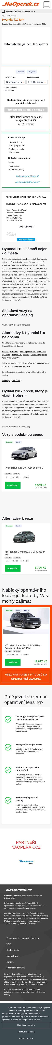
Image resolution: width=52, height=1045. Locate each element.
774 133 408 (30, 120)
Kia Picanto (31, 352)
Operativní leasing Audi (38, 919)
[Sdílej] (34, 127)
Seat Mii (26, 355)
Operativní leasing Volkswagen (16, 913)
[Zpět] (4, 11)
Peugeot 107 (17, 355)
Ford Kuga (6, 381)
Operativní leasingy (28, 924)
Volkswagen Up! (13, 358)
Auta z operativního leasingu (16, 921)
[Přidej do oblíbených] (26, 127)
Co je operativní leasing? (27, 176)
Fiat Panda (14, 352)
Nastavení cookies (26, 1032)
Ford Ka (23, 352)
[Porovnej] (17, 127)
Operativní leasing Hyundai (21, 916)
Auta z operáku (34, 921)
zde (38, 1019)
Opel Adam (41, 352)
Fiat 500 (5, 352)
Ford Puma (16, 381)
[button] (48, 862)
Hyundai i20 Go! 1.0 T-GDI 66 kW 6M (23, 468)
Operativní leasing (12, 924)
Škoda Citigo (36, 355)
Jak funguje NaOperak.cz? (27, 182)
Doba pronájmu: (32, 78)
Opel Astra (6, 355)
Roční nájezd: (9, 78)
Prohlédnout (12, 485)
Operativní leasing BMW (18, 919)
